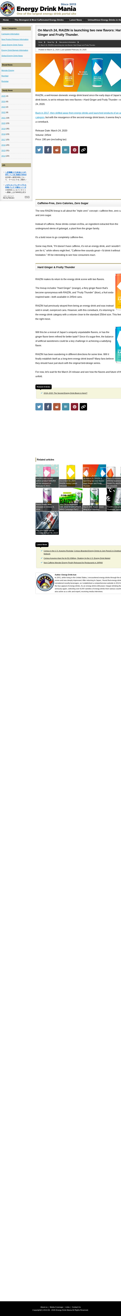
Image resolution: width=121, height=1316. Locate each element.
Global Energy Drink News (12, 56)
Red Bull (4, 76)
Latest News (76, 20)
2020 (3, 123)
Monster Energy (7, 70)
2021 (3, 118)
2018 (3, 134)
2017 (3, 140)
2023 (3, 107)
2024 (3, 102)
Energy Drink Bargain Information (14, 50)
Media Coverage (56, 1307)
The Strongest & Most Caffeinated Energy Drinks (39, 20)
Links (67, 1307)
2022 (3, 112)
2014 (3, 156)
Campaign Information (10, 34)
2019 (3, 129)
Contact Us (76, 1307)
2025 (3, 96)
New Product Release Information (14, 39)
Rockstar (5, 81)
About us (44, 1307)
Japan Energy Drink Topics (12, 45)
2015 (3, 151)
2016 (3, 145)
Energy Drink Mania (64, 1310)
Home (6, 20)
